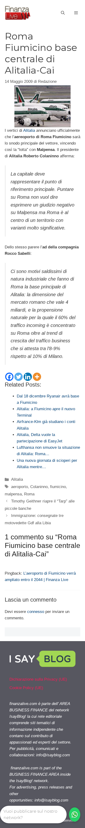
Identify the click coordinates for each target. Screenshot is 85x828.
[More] (37, 377)
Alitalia (29, 130)
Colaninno (39, 486)
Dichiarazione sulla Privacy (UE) (38, 679)
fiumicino (58, 486)
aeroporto (19, 486)
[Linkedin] (28, 377)
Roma (29, 494)
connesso (35, 611)
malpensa (13, 494)
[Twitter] (18, 377)
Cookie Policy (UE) (26, 688)
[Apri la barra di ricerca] (62, 13)
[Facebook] (9, 377)
